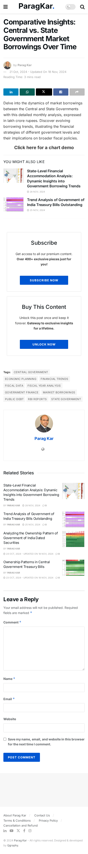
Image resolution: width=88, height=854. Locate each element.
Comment (12, 622)
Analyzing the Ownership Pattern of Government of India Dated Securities (30, 538)
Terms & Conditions (17, 820)
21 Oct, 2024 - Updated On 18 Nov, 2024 (37, 72)
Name (9, 679)
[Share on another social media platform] (77, 92)
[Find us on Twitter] (18, 830)
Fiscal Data (14, 385)
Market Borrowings (59, 392)
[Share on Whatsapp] (27, 92)
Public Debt (14, 399)
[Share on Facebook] (60, 92)
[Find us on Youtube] (11, 830)
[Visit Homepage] (36, 7)
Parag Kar (25, 65)
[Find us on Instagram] (30, 830)
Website (9, 719)
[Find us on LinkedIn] (5, 830)
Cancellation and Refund (20, 825)
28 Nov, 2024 (37, 191)
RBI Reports (37, 399)
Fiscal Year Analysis (44, 385)
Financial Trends (54, 379)
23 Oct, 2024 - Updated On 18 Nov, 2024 (29, 577)
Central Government (31, 372)
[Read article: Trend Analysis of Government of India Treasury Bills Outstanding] (13, 204)
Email (9, 699)
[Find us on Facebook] (24, 830)
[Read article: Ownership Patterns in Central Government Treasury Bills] (73, 568)
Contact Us (42, 815)
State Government (66, 399)
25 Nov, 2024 (37, 210)
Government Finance (22, 392)
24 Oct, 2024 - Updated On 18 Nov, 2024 (29, 553)
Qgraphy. (13, 845)
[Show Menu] (5, 6)
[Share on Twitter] (44, 92)
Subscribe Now (44, 280)
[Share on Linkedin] (11, 92)
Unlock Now (44, 344)
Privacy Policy (48, 820)
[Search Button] (82, 6)
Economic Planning (20, 379)
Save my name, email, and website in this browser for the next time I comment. (46, 741)
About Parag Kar (14, 815)
